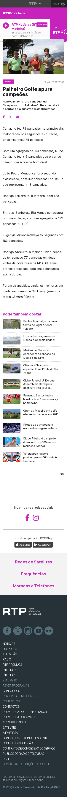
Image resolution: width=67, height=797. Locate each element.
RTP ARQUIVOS (12, 665)
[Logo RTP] (22, 611)
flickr (48, 630)
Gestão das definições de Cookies (27, 764)
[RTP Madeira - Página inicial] (22, 13)
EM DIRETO (10, 680)
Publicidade (36, 780)
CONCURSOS (11, 691)
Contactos (11, 701)
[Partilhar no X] (10, 117)
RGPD (6, 759)
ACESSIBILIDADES (14, 722)
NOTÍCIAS (9, 644)
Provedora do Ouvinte (19, 717)
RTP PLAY (9, 675)
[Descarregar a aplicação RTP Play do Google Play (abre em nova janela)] (43, 544)
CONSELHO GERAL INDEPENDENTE (25, 738)
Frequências (33, 574)
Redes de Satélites (33, 562)
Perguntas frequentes (20, 696)
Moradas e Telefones (33, 586)
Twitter (17, 630)
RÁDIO (7, 659)
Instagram (28, 630)
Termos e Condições (14, 780)
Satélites (9, 727)
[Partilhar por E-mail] (17, 117)
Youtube (38, 630)
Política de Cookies (44, 776)
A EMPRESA (10, 733)
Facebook (7, 630)
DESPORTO (10, 649)
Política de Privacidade (16, 776)
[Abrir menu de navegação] (63, 13)
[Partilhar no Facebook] (4, 117)
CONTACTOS (11, 706)
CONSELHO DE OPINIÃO (18, 743)
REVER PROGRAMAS (16, 685)
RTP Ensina (10, 670)
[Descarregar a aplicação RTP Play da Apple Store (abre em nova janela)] (23, 544)
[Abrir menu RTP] (33, 3)
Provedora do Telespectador (25, 712)
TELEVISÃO (10, 654)
